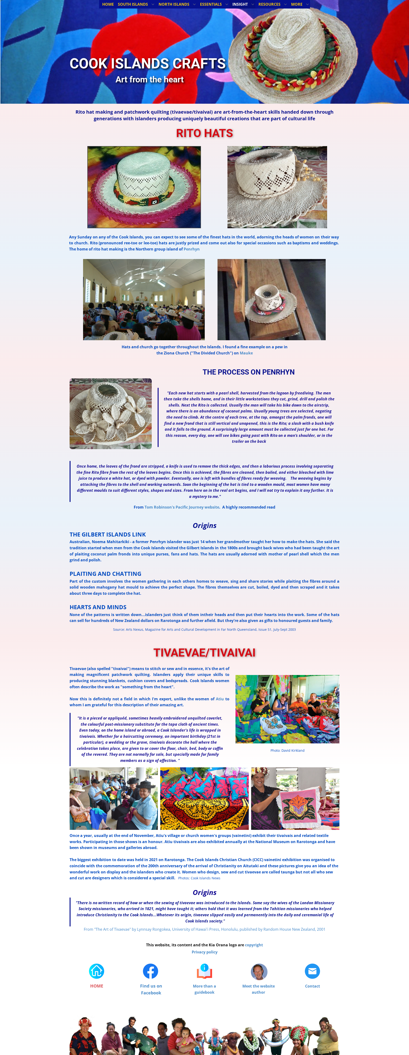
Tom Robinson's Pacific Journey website (182, 507)
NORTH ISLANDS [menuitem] (174, 4)
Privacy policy (205, 952)
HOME (96, 986)
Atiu (220, 699)
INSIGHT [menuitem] (240, 4)
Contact (312, 986)
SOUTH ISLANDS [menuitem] (133, 4)
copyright (254, 945)
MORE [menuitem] (296, 4)
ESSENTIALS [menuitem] (211, 4)
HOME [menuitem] (108, 4)
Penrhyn (192, 249)
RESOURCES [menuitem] (269, 4)
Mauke (246, 353)
